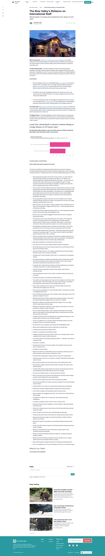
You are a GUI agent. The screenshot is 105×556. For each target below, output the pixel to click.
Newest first (69, 466)
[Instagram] (76, 545)
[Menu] (93, 2)
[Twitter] (69, 545)
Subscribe (87, 2)
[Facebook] (73, 545)
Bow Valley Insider (34, 7)
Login (72, 474)
